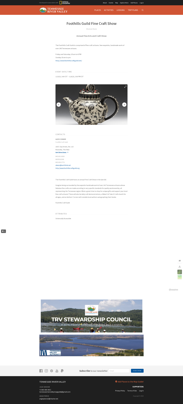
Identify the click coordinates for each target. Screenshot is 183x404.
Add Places (134, 3)
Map (116, 3)
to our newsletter (93, 370)
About (105, 3)
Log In (142, 3)
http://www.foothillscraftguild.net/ (68, 60)
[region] (91, 260)
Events (111, 3)
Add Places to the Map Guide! (131, 381)
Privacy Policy (120, 391)
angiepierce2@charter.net (48, 399)
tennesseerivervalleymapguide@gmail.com (54, 392)
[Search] (142, 10)
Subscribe (137, 370)
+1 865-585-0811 (45, 390)
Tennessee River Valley (52, 381)
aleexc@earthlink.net (63, 165)
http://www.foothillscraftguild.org (67, 168)
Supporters (138, 386)
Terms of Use (132, 391)
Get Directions (60, 152)
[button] (59, 104)
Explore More (124, 3)
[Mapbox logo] (173, 290)
